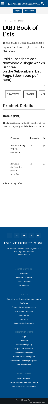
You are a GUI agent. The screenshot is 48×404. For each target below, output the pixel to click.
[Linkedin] (24, 235)
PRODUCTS (13, 94)
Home (5, 21)
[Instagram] (16, 235)
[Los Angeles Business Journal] (24, 4)
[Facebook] (9, 235)
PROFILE (30, 94)
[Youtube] (38, 235)
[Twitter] (31, 235)
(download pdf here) (22, 75)
